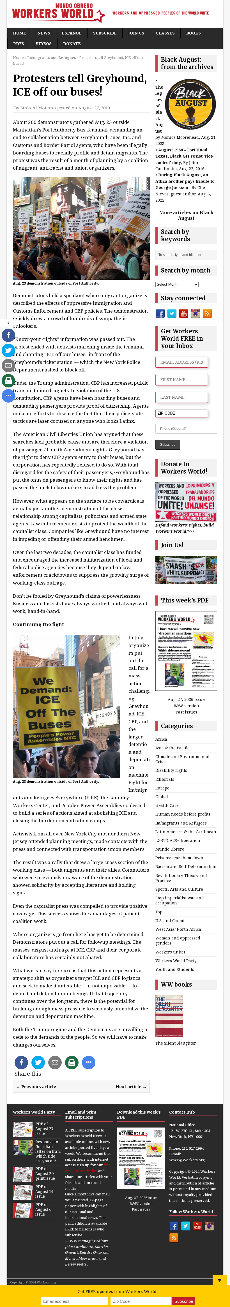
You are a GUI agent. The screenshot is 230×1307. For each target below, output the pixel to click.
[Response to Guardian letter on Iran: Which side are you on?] (23, 1151)
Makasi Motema (38, 107)
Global (161, 796)
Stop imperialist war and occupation (179, 900)
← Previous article (36, 1086)
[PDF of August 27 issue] (23, 1134)
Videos (44, 43)
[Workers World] (115, 14)
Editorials (164, 779)
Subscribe (105, 33)
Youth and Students (174, 969)
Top (158, 912)
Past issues (186, 712)
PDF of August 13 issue (44, 1191)
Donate (72, 43)
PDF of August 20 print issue (45, 1174)
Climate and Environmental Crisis (182, 759)
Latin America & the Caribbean (185, 831)
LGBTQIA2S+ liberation (177, 840)
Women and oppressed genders (177, 940)
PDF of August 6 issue (43, 1209)
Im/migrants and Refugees (181, 823)
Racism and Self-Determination (186, 866)
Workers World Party (176, 960)
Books (193, 33)
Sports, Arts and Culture (179, 889)
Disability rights (171, 770)
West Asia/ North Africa (178, 929)
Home (19, 33)
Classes (165, 33)
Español (72, 33)
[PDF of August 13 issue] (23, 1196)
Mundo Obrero (169, 849)
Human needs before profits (182, 814)
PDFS (18, 43)
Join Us (136, 33)
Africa (161, 739)
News (44, 33)
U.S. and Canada (171, 920)
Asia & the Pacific (172, 748)
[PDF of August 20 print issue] (23, 1178)
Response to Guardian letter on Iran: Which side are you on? (48, 1151)
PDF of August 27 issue (44, 1129)
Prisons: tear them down (179, 857)
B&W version (186, 705)
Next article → (131, 1086)
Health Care (167, 805)
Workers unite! (170, 952)
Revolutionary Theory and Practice (181, 878)
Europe (162, 788)
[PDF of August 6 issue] (23, 1214)
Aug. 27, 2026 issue (186, 699)
